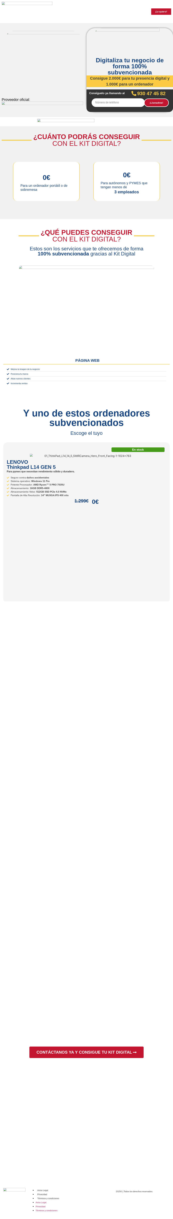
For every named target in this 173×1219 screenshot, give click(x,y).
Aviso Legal (42, 1190)
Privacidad (42, 1194)
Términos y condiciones (48, 1198)
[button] (3, 325)
